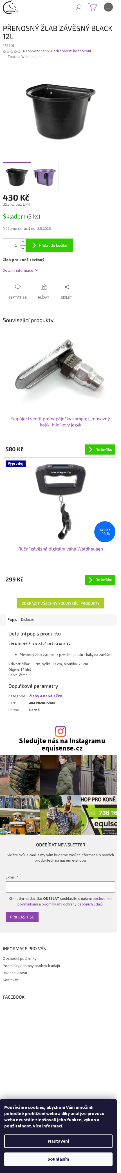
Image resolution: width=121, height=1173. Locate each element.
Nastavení (58, 1141)
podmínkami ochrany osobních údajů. (73, 904)
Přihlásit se (22, 916)
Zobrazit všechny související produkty (61, 603)
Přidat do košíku (53, 245)
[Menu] (108, 7)
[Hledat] (78, 7)
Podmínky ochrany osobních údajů (31, 966)
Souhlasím (58, 1159)
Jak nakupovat (15, 973)
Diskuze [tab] (27, 620)
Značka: (25, 57)
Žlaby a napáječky (45, 696)
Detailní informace (18, 270)
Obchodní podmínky (20, 958)
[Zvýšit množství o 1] (23, 242)
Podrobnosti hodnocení (71, 51)
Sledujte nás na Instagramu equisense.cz (62, 745)
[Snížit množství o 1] (23, 248)
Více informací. (48, 1126)
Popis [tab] (12, 620)
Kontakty (10, 980)
